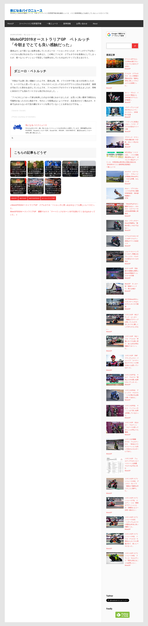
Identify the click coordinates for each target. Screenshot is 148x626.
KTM (126, 198)
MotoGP (10, 23)
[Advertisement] (122, 580)
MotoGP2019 (34, 198)
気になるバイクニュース (32, 34)
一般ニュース (52, 23)
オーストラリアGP (48, 198)
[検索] (135, 45)
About (95, 23)
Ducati (14, 198)
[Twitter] (12, 138)
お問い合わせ (81, 23)
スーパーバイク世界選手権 (30, 23)
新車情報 (67, 23)
